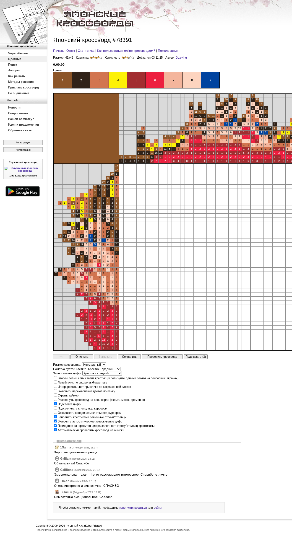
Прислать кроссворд (23, 87)
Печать (58, 50)
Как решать (16, 76)
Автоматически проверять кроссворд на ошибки (91, 430)
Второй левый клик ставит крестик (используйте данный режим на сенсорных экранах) (118, 378)
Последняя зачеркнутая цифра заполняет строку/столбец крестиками (106, 425)
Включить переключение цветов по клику (86, 391)
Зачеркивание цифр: (67, 373)
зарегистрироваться (133, 507)
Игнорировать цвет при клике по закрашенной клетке (94, 386)
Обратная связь (20, 130)
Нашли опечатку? (21, 119)
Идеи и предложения (23, 124)
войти (158, 507)
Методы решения (21, 81)
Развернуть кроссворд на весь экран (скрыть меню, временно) (101, 399)
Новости (14, 107)
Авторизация (23, 149)
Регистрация (23, 142)
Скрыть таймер (68, 395)
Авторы (14, 70)
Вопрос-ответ (18, 113)
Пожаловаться (168, 50)
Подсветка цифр (69, 404)
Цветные (14, 59)
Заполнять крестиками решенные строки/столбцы (92, 417)
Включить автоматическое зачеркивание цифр (90, 421)
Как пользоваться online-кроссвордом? (126, 50)
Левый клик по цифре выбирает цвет (83, 382)
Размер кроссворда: (67, 364)
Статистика (86, 50)
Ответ (70, 50)
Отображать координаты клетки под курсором (89, 412)
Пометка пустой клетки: (69, 369)
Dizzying (181, 57)
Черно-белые (18, 53)
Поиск (12, 64)
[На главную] (23, 22)
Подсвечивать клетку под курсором (82, 408)
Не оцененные (18, 93)
